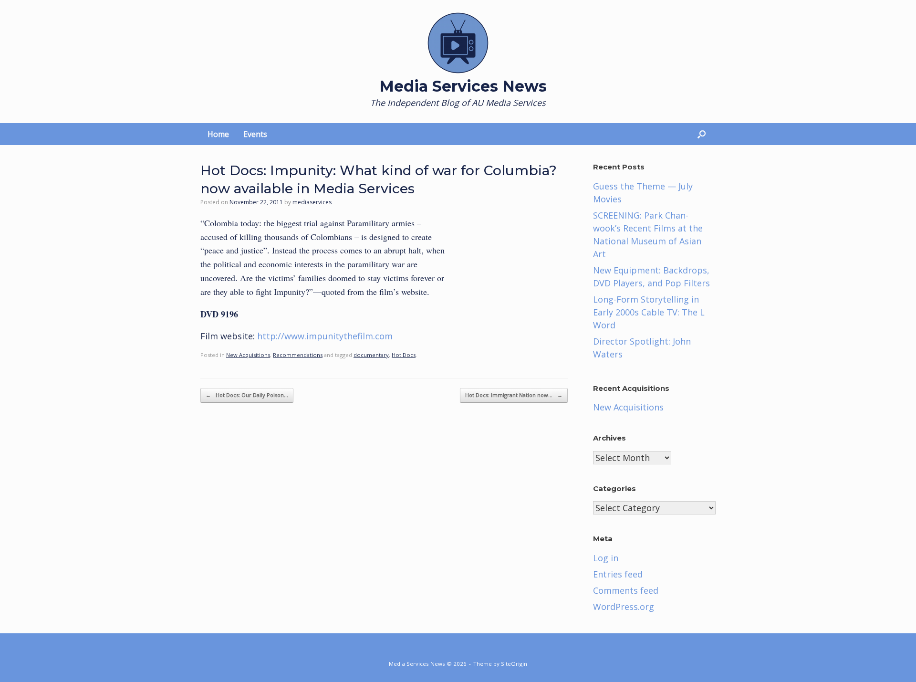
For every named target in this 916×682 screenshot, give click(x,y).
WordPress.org (623, 606)
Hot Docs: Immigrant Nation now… (513, 395)
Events (255, 134)
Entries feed (618, 574)
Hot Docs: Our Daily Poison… (247, 395)
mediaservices (312, 202)
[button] (701, 134)
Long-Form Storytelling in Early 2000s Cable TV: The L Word (649, 312)
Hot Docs (404, 354)
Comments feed (625, 590)
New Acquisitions (248, 354)
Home (218, 134)
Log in (605, 558)
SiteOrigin (514, 663)
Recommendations (298, 354)
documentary (371, 354)
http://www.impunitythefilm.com (325, 336)
